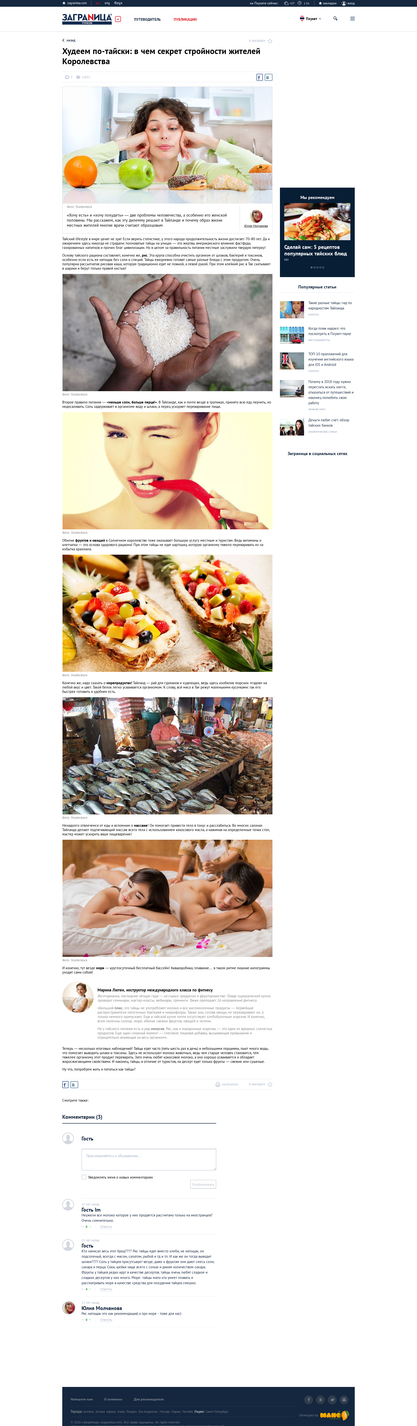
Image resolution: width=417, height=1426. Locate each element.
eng (107, 3)
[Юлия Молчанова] (256, 216)
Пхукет (199, 1412)
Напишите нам (82, 1399)
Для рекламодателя (149, 1399)
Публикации (185, 19)
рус (98, 3)
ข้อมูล (118, 3)
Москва (165, 1412)
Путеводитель (147, 19)
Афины (111, 1412)
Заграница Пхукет (87, 19)
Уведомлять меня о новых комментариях (120, 1177)
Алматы (88, 1412)
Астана (100, 1412)
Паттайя (187, 1412)
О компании (113, 1399)
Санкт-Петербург (217, 1412)
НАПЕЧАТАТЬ (230, 1084)
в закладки (257, 40)
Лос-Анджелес (148, 1412)
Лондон (131, 1412)
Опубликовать (203, 1184)
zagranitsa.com (77, 3)
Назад (71, 40)
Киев (121, 1412)
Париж (176, 1412)
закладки (330, 3)
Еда (286, 259)
